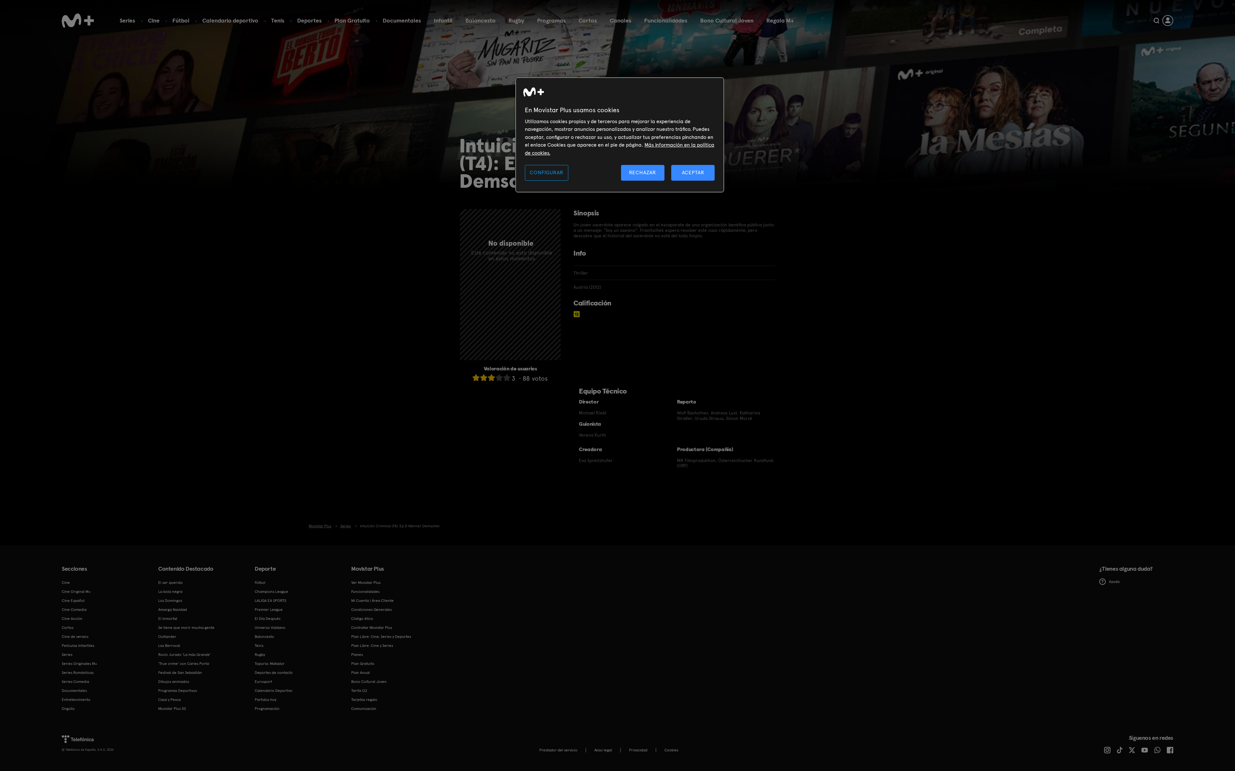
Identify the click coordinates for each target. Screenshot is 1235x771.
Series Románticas (78, 672)
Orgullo (68, 708)
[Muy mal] (476, 377)
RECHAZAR (642, 172)
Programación (267, 708)
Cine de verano (75, 636)
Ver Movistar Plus (365, 582)
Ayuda (1114, 581)
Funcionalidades (665, 20)
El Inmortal (167, 618)
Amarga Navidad (172, 609)
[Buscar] (1156, 20)
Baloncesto (480, 20)
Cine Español (73, 600)
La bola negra (170, 591)
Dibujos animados (173, 681)
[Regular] (491, 377)
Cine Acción (72, 618)
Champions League (271, 591)
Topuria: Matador (270, 663)
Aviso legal (603, 750)
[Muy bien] (506, 377)
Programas (551, 20)
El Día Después (267, 618)
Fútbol (180, 20)
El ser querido (170, 582)
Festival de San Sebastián (180, 672)
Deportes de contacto (274, 672)
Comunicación (363, 708)
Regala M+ (780, 20)
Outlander (167, 636)
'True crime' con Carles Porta (183, 663)
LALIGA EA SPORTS (270, 600)
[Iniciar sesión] (1167, 20)
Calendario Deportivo (273, 690)
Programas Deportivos (177, 690)
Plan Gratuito (352, 20)
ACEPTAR (693, 172)
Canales (620, 20)
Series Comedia (75, 681)
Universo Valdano (270, 627)
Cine (154, 20)
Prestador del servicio (558, 750)
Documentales (402, 20)
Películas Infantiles (78, 645)
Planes (357, 654)
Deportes (309, 20)
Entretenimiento (76, 699)
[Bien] (499, 377)
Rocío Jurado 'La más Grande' (184, 654)
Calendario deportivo (230, 20)
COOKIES (671, 750)
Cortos (588, 20)
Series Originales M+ (79, 663)
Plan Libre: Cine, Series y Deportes (381, 636)
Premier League (269, 609)
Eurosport (263, 681)
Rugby (516, 20)
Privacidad (638, 750)
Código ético (362, 618)
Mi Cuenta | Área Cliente (372, 600)
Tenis (277, 20)
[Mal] (483, 377)
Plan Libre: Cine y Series (372, 645)
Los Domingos (170, 600)
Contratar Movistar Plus (371, 627)
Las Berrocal (169, 645)
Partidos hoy (265, 699)
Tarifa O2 (359, 690)
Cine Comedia (74, 609)
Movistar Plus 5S (172, 708)
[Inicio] (78, 21)
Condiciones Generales (371, 609)
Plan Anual (360, 672)
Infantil (443, 20)
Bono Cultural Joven (727, 20)
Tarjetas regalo (364, 699)
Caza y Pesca (169, 699)
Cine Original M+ (76, 591)
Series (127, 20)
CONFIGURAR (546, 172)
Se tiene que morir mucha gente (186, 627)
